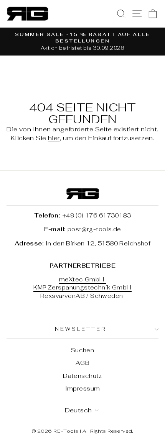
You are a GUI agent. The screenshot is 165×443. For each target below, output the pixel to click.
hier (54, 138)
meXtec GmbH (82, 279)
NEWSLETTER (81, 329)
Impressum (82, 388)
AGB (82, 362)
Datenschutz (82, 375)
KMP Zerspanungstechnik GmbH (82, 287)
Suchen (82, 350)
